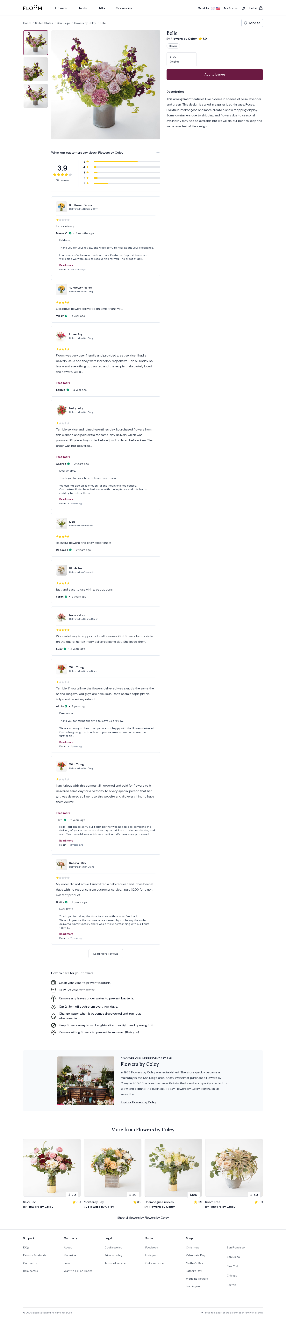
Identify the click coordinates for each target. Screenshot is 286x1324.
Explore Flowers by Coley (138, 1102)
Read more (66, 265)
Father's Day (194, 1271)
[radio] (182, 59)
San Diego (233, 1257)
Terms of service (115, 1263)
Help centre (30, 1271)
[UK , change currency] (213, 8)
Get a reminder (155, 1263)
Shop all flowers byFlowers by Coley (143, 1218)
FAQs (26, 1247)
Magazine (70, 1255)
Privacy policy (113, 1255)
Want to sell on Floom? (79, 1271)
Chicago (232, 1275)
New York (233, 1266)
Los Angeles (193, 1286)
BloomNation (237, 1312)
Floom (27, 23)
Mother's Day (194, 1263)
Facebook (151, 1247)
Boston (231, 1285)
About (68, 1247)
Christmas (192, 1247)
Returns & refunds (34, 1255)
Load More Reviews (105, 953)
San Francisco (236, 1247)
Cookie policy (113, 1247)
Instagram (151, 1255)
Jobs (67, 1263)
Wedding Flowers (197, 1278)
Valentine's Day (195, 1255)
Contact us (30, 1263)
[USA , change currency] (218, 8)
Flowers (173, 46)
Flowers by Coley (85, 23)
